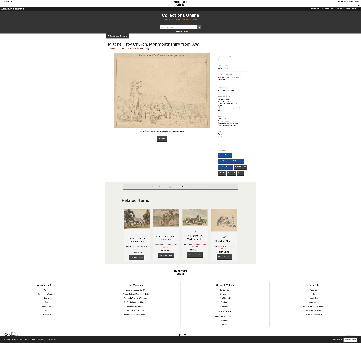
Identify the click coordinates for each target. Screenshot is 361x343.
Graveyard (231, 173)
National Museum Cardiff (135, 290)
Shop (46, 310)
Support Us (46, 306)
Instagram (224, 306)
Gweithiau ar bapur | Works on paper (231, 161)
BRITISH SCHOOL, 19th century (124, 48)
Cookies (224, 321)
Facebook (224, 302)
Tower (240, 173)
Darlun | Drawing (224, 155)
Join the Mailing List (224, 298)
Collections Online (328, 9)
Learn (46, 298)
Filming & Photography (313, 314)
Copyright (224, 325)
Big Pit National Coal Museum (135, 302)
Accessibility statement (224, 316)
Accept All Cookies (350, 339)
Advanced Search (181, 31)
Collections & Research (12, 8)
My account (348, 2)
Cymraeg (357, 2)
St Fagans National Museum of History (135, 294)
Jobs (313, 294)
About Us (313, 290)
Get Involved (224, 294)
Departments (315, 9)
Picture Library (313, 302)
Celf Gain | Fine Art (225, 167)
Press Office (313, 298)
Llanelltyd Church (224, 241)
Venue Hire (46, 314)
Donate (340, 2)
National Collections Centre (346, 9)
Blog (46, 302)
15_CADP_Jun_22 (240, 167)
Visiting (46, 290)
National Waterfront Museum (135, 298)
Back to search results (118, 36)
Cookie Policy (51, 339)
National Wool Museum (135, 310)
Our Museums (6, 1)
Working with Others (313, 310)
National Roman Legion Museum (135, 314)
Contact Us (224, 290)
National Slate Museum (135, 306)
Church (221, 173)
